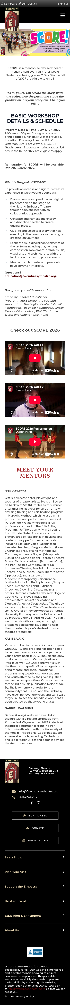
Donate (38, 828)
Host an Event (15, 901)
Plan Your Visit (15, 871)
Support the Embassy (21, 886)
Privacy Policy (25, 996)
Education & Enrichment (23, 915)
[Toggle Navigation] (62, 15)
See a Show (13, 857)
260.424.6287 (28, 797)
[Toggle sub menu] (64, 857)
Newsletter (38, 840)
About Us (12, 930)
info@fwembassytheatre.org (38, 791)
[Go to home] (12, 19)
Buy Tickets (37, 815)
